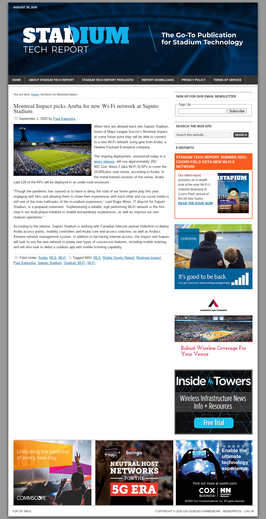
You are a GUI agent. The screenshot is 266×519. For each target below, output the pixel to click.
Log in (249, 511)
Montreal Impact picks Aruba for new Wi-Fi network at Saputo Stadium (86, 108)
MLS (52, 258)
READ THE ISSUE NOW (195, 203)
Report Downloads (158, 79)
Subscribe (236, 111)
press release (104, 161)
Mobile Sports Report (54, 17)
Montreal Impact (148, 258)
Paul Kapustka (64, 119)
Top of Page (21, 511)
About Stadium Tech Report (51, 79)
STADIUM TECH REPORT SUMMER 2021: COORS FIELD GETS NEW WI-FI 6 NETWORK (211, 162)
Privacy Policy (193, 79)
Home (16, 79)
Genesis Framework (204, 511)
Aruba (42, 258)
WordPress (232, 511)
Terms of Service (227, 79)
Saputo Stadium (50, 263)
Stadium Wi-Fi (74, 263)
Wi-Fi (62, 258)
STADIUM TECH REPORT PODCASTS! (108, 79)
